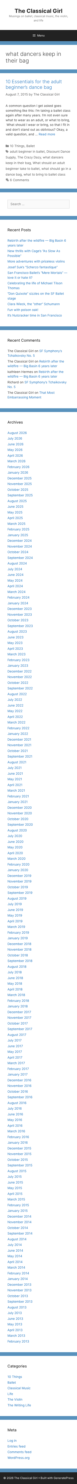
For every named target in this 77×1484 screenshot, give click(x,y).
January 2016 (17, 1142)
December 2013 (19, 1284)
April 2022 (15, 717)
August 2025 (17, 501)
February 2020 (18, 864)
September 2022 (20, 688)
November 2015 (19, 1154)
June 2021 (15, 773)
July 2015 (14, 1176)
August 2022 (17, 694)
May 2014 (14, 1256)
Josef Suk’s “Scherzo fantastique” (32, 267)
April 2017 (14, 1057)
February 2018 (18, 1001)
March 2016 (16, 1131)
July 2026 (14, 438)
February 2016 (18, 1137)
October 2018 (17, 955)
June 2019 (15, 910)
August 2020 (17, 830)
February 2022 (18, 728)
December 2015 (19, 1148)
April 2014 (15, 1262)
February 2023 (18, 660)
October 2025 (17, 490)
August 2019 (17, 898)
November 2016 (19, 1086)
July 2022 (14, 700)
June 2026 (15, 444)
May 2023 (15, 643)
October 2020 (17, 819)
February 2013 (18, 1341)
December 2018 (19, 944)
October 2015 (17, 1160)
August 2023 (17, 631)
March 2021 (16, 790)
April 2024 (15, 586)
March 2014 (16, 1267)
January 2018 (17, 1006)
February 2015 (18, 1205)
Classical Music (18, 1388)
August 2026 (17, 433)
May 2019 (14, 915)
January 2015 (17, 1211)
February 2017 (18, 1069)
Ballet (30, 146)
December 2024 (19, 541)
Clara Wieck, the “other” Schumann (33, 304)
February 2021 (18, 796)
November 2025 (19, 484)
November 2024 (19, 546)
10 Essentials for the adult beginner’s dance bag (34, 84)
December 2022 (19, 671)
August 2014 (17, 1239)
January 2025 (17, 535)
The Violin (14, 1399)
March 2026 (16, 461)
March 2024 (16, 592)
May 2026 (15, 450)
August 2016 (17, 1103)
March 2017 (16, 1063)
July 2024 (14, 569)
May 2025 (14, 512)
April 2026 (15, 455)
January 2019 (17, 938)
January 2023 (17, 665)
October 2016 (17, 1091)
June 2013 (15, 1319)
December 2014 (19, 1216)
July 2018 (14, 972)
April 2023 (15, 648)
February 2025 (18, 529)
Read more (47, 134)
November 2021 (19, 745)
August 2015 (16, 1171)
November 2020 (19, 813)
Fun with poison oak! (22, 310)
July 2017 (14, 1040)
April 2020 (15, 853)
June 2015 (15, 1182)
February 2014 (18, 1273)
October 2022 (17, 683)
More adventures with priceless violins (36, 261)
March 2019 (16, 927)
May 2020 (15, 847)
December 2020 (19, 807)
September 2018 (19, 961)
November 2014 (19, 1222)
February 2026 (18, 467)
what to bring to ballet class (44, 174)
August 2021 (16, 762)
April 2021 (14, 785)
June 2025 (15, 506)
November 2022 (19, 677)
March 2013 (16, 1335)
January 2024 (17, 603)
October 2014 (17, 1228)
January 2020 (17, 870)
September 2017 (19, 1029)
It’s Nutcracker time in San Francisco (34, 315)
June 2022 (15, 705)
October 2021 (17, 751)
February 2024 (18, 597)
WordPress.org (18, 1458)
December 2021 (19, 739)
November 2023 (19, 614)
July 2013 (14, 1313)
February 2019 (18, 932)
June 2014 (15, 1250)
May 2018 (14, 983)
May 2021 (14, 779)
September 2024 (20, 558)
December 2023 (19, 609)
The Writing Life (19, 1405)
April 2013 (15, 1330)
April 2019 (15, 921)
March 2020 (16, 859)
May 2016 (14, 1120)
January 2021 (17, 802)
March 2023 (16, 654)
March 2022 (16, 722)
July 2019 (14, 904)
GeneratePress (64, 1478)
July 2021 (14, 768)
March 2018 (16, 995)
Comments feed (19, 1452)
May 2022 (14, 711)
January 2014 (17, 1279)
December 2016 (19, 1080)
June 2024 (15, 575)
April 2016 (15, 1125)
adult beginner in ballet (27, 151)
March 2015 (16, 1199)
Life (10, 1394)
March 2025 (16, 524)
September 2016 (20, 1097)
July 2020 (14, 836)
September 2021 (19, 756)
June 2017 (15, 1046)
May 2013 (14, 1324)
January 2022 (17, 734)
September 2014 (20, 1233)
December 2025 (19, 478)
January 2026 (17, 472)
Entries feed (16, 1446)
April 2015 (14, 1194)
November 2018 (19, 949)
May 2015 (14, 1188)
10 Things (17, 146)
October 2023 (17, 620)
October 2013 (17, 1296)
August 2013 (17, 1307)
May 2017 (14, 1052)
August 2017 (16, 1035)
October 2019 (17, 887)
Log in (12, 1440)
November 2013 (19, 1290)
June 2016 (15, 1114)
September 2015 (19, 1165)
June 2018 (15, 978)
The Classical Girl (38, 10)
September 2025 (20, 495)
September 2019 (20, 893)
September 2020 (20, 824)
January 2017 (17, 1074)
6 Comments (19, 180)
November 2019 (19, 881)
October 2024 (17, 552)
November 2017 (19, 1017)
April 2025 (15, 518)
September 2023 (20, 626)
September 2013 (20, 1301)
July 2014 (14, 1245)
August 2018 (16, 966)
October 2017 (17, 1023)
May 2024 (15, 580)
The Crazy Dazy (29, 157)
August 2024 (17, 563)
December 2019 (19, 876)
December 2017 (19, 1012)
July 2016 (14, 1108)
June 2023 (15, 637)
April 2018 (14, 989)
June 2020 (15, 842)
